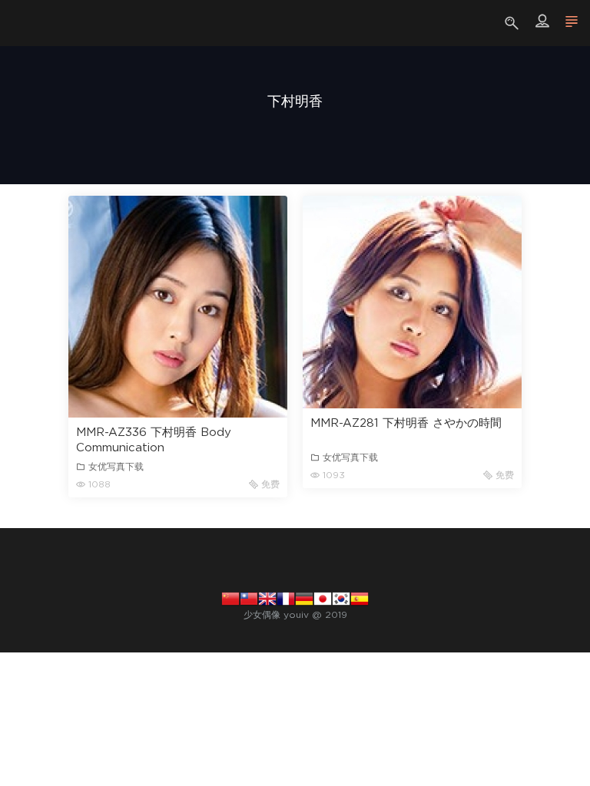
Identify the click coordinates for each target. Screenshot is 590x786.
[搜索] (514, 23)
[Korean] (341, 598)
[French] (286, 598)
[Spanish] (359, 598)
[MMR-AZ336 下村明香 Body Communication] (177, 307)
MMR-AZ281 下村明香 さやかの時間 (406, 423)
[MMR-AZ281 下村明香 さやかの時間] (412, 302)
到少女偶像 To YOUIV (35, 23)
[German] (304, 598)
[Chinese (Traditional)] (249, 598)
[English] (267, 598)
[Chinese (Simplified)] (230, 598)
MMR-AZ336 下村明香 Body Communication (153, 440)
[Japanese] (322, 598)
